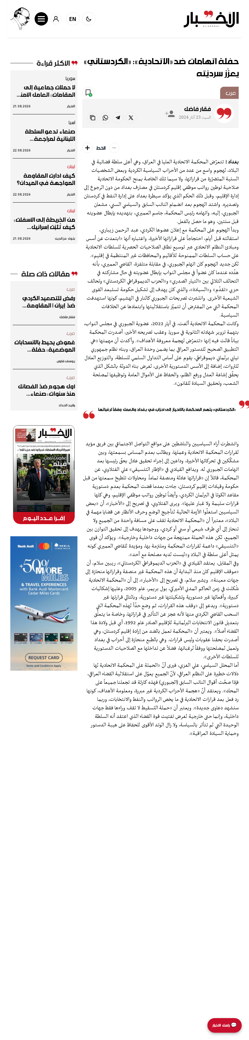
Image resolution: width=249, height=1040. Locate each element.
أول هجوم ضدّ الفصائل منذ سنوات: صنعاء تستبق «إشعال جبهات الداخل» (46, 390)
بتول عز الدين (65, 238)
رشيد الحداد (67, 405)
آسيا (71, 122)
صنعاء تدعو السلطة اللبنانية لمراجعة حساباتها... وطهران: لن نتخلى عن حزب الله (47, 135)
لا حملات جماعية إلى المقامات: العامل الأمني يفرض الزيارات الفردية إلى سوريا (44, 91)
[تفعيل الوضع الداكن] (88, 19)
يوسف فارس (66, 361)
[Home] (211, 19)
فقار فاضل (197, 109)
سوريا (70, 78)
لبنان (71, 166)
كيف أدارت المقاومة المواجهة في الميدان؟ (46, 179)
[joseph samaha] (20, 18)
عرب (231, 93)
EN (73, 19)
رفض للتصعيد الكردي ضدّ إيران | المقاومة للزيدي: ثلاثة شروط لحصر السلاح (45, 301)
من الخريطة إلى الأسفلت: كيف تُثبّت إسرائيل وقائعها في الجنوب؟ (44, 223)
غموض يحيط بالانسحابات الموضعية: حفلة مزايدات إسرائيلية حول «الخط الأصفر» (44, 346)
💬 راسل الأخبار (224, 1025)
